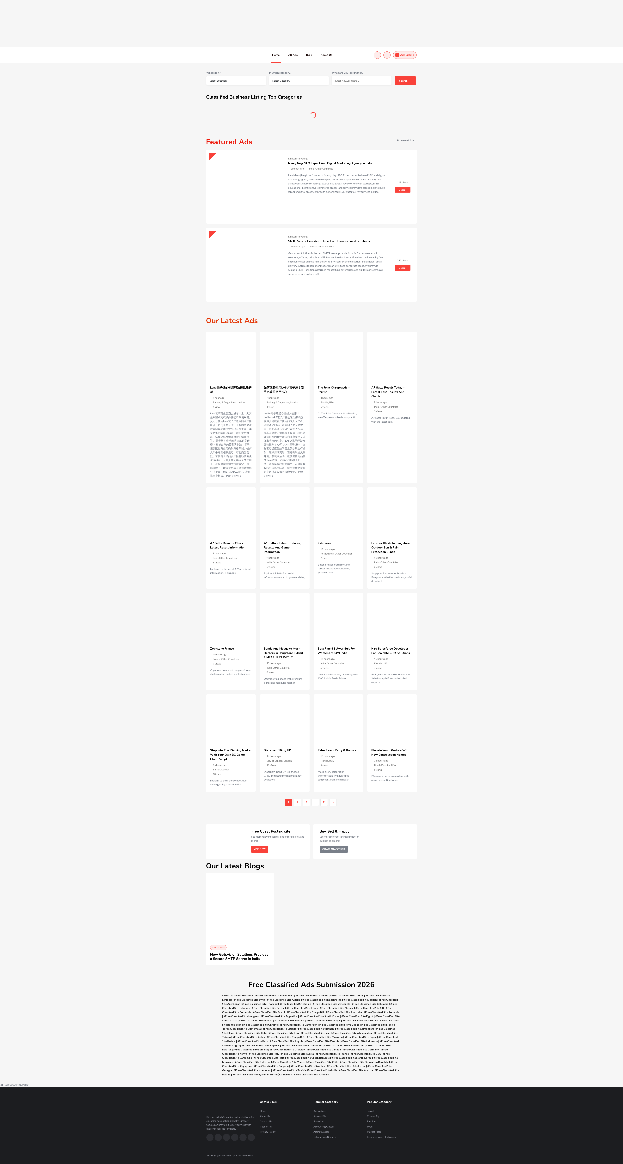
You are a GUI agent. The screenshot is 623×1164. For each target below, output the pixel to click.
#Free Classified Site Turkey (347, 995)
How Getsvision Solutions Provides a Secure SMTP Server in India (239, 956)
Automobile (285, 116)
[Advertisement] (97, 23)
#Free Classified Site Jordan (360, 999)
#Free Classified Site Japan (361, 1036)
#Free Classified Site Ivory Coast (274, 995)
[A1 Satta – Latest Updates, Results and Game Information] (284, 512)
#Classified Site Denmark (289, 1020)
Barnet (216, 769)
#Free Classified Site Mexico (378, 1024)
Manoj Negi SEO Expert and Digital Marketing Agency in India (330, 163)
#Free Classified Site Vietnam (317, 1028)
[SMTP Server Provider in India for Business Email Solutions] (243, 265)
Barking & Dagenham (224, 402)
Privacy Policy (267, 1131)
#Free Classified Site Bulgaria (271, 1065)
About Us (326, 55)
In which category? (280, 72)
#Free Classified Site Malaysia (325, 1036)
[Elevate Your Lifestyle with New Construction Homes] (392, 719)
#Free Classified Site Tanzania (360, 1020)
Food (370, 1126)
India (376, 406)
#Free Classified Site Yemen (288, 1061)
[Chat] (377, 55)
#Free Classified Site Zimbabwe (355, 1028)
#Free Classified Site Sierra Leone (339, 1024)
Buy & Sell (338, 116)
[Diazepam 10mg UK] (284, 719)
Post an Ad (266, 1126)
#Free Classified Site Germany (361, 1049)
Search (403, 80)
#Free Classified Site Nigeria (337, 1007)
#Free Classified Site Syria (249, 999)
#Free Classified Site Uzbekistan (346, 1065)
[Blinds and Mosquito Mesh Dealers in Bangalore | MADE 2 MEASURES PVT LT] (284, 617)
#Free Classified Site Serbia (268, 1007)
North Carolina (382, 765)
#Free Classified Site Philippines (261, 1045)
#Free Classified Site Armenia (311, 1074)
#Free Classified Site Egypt (357, 1016)
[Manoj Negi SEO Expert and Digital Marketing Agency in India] (243, 186)
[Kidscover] (338, 512)
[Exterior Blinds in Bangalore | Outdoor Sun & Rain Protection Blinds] (392, 512)
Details (403, 189)
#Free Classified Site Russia (297, 1053)
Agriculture (231, 116)
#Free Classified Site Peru (253, 1041)
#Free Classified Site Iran (315, 1032)
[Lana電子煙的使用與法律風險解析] (231, 356)
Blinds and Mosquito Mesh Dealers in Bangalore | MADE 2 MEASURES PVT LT (284, 653)
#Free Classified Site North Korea (351, 1057)
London (241, 402)
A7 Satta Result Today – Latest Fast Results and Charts (387, 392)
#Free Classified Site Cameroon (298, 1024)
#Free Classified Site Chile (322, 1061)
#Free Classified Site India (237, 995)
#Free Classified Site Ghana (312, 995)
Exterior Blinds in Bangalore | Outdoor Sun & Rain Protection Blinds (391, 547)
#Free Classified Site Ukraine (260, 1024)
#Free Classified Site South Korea (319, 1016)
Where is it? (213, 72)
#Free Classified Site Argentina (279, 1016)
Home (276, 55)
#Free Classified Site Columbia (370, 1003)
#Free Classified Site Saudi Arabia (344, 1045)
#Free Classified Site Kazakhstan (322, 999)
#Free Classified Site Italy (264, 1053)
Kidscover (324, 543)
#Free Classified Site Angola (286, 1041)
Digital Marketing (298, 158)
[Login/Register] (387, 55)
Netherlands (327, 553)
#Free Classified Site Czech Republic (308, 1057)
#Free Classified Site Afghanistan (352, 1032)
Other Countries (389, 406)
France (216, 659)
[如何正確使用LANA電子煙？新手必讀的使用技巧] (284, 356)
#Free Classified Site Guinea (255, 1020)
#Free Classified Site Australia (344, 1012)
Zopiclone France (222, 649)
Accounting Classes (324, 1126)
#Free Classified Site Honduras (252, 1070)
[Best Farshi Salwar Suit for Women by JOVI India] (338, 617)
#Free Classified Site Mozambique (301, 1045)
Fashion (371, 1121)
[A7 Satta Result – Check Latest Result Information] (231, 512)
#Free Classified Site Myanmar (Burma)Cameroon (262, 1074)
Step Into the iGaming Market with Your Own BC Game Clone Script (231, 754)
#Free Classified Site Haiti (269, 1057)
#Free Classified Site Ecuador (280, 1028)
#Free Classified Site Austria (356, 1070)
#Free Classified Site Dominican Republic (364, 1061)
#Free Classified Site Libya (302, 1007)
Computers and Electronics (381, 1136)
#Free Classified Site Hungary (241, 1016)
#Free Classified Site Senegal (323, 1020)
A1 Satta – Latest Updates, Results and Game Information (282, 547)
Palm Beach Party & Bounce (337, 750)
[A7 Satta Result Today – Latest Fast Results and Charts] (392, 356)
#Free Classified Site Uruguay (287, 1049)
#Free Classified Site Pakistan (252, 1061)
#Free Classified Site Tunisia (289, 1070)
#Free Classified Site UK (369, 1007)
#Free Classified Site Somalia (250, 1049)
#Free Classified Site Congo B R (305, 1012)
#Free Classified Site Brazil (269, 1012)
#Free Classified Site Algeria (283, 999)
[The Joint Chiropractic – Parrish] (338, 356)
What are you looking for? (347, 72)
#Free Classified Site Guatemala (242, 1028)
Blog (309, 55)
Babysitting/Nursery (324, 1136)
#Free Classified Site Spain (295, 1003)
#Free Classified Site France (332, 1053)
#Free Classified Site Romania (381, 1012)
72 (324, 802)
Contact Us (266, 1121)
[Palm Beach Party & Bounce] (338, 719)
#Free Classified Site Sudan (249, 1036)
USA (331, 402)
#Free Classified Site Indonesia (359, 1041)
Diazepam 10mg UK (277, 750)
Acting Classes (321, 1131)
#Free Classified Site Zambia (322, 1041)
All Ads (293, 55)
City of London (275, 760)
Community (391, 116)
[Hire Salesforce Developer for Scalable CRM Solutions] (392, 617)
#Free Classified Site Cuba (251, 1032)
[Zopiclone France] (231, 617)
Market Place (374, 1131)
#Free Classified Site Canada (324, 1049)
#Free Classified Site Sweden (308, 1065)
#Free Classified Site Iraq (284, 1032)
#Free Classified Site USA (366, 1053)
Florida (324, 402)
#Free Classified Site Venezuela (331, 1003)
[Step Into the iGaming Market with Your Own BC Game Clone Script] (231, 719)
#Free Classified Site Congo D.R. (286, 1036)
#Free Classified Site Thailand (260, 1003)
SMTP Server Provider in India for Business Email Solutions (329, 241)
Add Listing (407, 54)
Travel (370, 1110)
